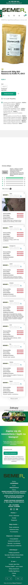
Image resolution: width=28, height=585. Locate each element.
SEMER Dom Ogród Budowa (8, 20)
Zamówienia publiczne (14, 541)
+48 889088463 (14, 483)
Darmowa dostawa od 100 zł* (14, 3)
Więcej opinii (14, 398)
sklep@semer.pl (14, 487)
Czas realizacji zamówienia (14, 545)
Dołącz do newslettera (10, 453)
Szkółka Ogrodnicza (14, 571)
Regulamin (14, 520)
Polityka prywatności (14, 552)
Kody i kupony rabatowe (14, 557)
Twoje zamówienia (14, 527)
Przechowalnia (14, 531)
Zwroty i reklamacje (14, 515)
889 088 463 (15, 1)
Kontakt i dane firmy (14, 564)
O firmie (14, 573)
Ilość (2, 84)
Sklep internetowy (12, 583)
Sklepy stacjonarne (14, 568)
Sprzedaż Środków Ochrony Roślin (14, 555)
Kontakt (14, 518)
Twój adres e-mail (8, 449)
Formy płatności (14, 538)
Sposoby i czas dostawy (14, 543)
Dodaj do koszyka (8, 93)
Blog (14, 575)
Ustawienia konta (14, 529)
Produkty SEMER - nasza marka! (14, 566)
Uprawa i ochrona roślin (21, 20)
